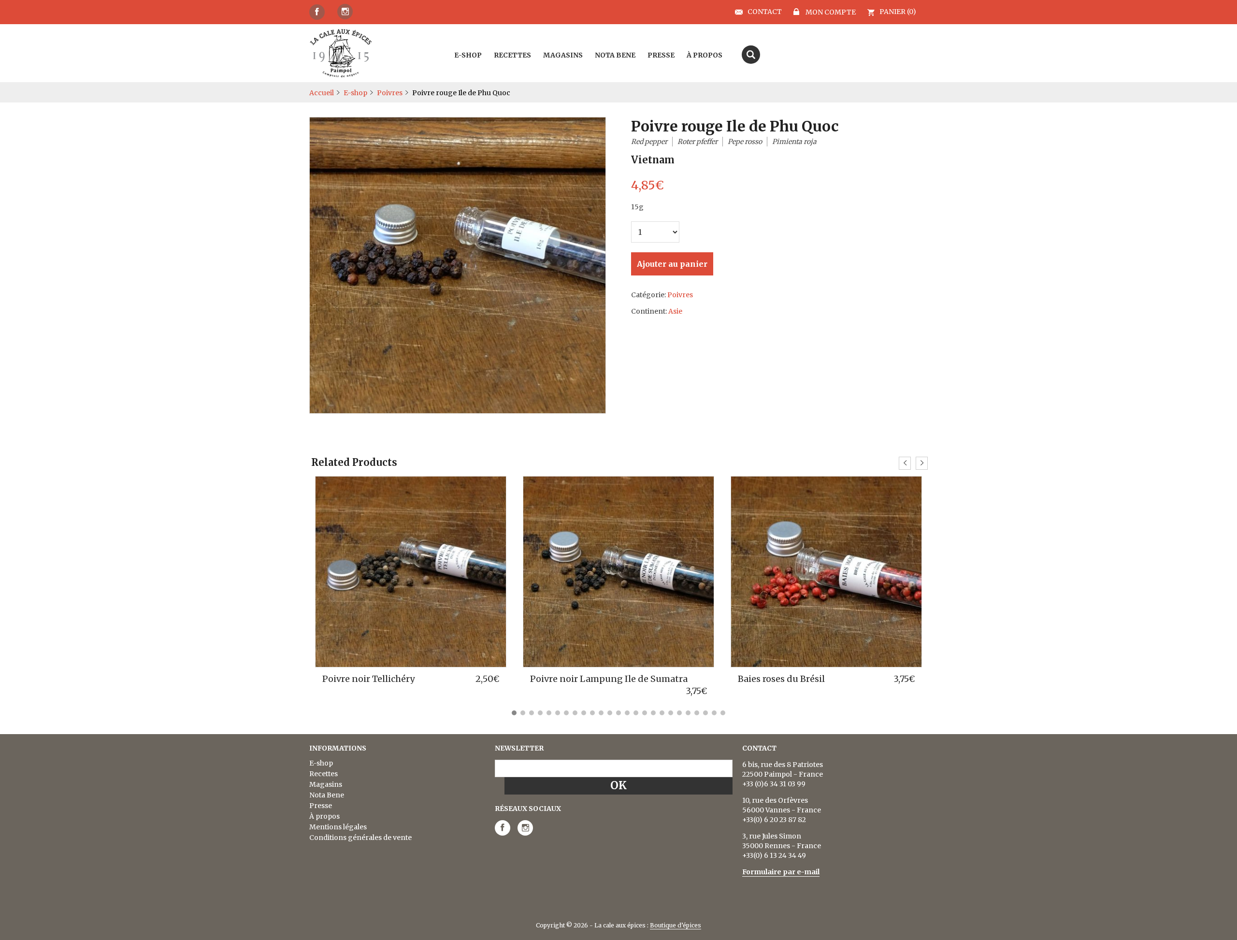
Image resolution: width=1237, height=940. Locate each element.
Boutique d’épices (675, 925)
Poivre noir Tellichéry (368, 678)
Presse (320, 805)
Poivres (390, 92)
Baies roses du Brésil (781, 678)
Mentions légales (338, 827)
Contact (765, 12)
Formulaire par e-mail (781, 872)
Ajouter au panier (672, 264)
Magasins (325, 784)
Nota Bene (326, 795)
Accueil (321, 92)
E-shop (355, 92)
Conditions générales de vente (360, 837)
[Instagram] (345, 11)
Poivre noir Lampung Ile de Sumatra (609, 678)
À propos (324, 816)
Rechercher (751, 54)
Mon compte (830, 11)
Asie (675, 311)
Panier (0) (897, 11)
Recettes (323, 773)
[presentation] (905, 463)
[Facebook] (317, 12)
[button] (514, 713)
